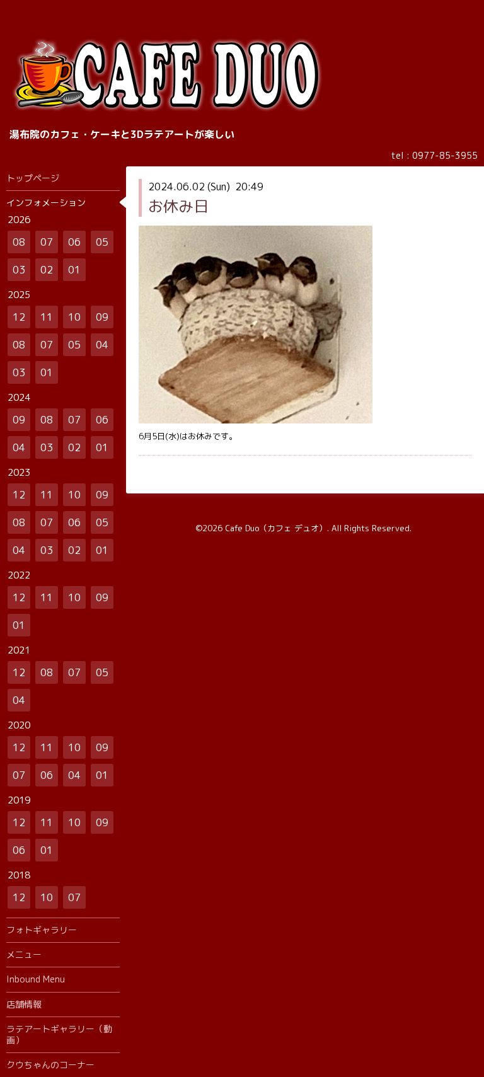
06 (74, 242)
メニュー (24, 954)
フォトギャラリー (41, 930)
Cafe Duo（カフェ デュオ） (276, 528)
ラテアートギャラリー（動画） (59, 1034)
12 (19, 317)
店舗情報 (24, 1004)
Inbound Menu (35, 979)
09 (102, 317)
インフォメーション (46, 203)
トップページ (32, 178)
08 (19, 242)
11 (46, 317)
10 (74, 317)
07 (46, 242)
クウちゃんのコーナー (50, 1065)
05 (102, 242)
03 (19, 270)
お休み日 (178, 206)
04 (102, 345)
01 (74, 270)
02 (46, 270)
